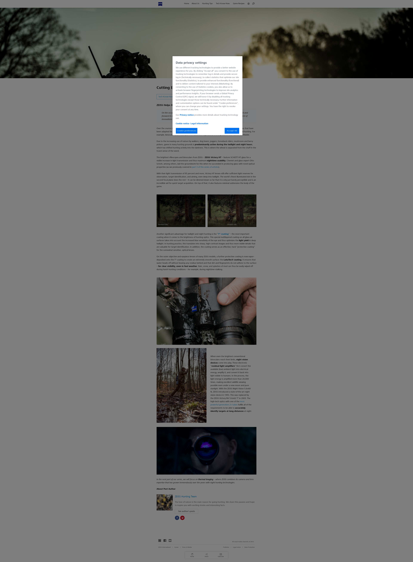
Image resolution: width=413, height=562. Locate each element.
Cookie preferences (186, 130)
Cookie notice (182, 123)
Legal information (199, 123)
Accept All (232, 130)
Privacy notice (187, 115)
